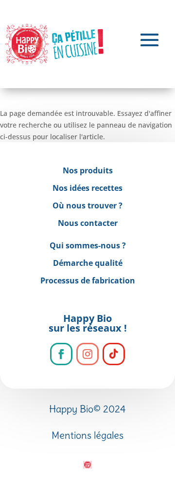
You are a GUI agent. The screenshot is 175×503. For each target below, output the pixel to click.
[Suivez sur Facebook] (61, 354)
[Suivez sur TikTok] (114, 354)
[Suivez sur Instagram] (87, 354)
